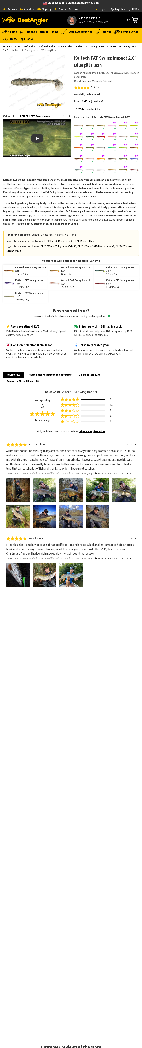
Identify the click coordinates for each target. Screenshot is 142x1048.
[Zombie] (134, 170)
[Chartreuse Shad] (79, 136)
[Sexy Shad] (79, 170)
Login (102, 9)
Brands (106, 32)
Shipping (47, 9)
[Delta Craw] (101, 136)
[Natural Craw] (90, 159)
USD (134, 9)
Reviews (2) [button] (13, 375)
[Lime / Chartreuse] (123, 148)
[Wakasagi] (112, 170)
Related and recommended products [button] (50, 375)
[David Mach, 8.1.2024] (18, 575)
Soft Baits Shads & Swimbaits (55, 46)
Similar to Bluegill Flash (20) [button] (23, 381)
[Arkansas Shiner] (79, 125)
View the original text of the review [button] (113, 473)
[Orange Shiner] (101, 159)
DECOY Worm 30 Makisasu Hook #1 (95, 246)
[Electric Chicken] (112, 136)
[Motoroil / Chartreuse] (134, 148)
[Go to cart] (136, 20)
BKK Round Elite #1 (85, 241)
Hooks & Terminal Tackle (42, 32)
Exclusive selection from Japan (31, 345)
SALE (30, 39)
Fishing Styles (130, 32)
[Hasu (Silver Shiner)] (101, 148)
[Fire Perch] (134, 136)
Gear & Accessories (80, 32)
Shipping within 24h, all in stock (100, 327)
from (73, 3)
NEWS (13, 39)
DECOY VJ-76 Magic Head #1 (59, 241)
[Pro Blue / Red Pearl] (112, 159)
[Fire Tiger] (79, 148)
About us (29, 9)
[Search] (128, 20)
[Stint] (101, 170)
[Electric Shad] (123, 136)
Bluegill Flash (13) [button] (89, 375)
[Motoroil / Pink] (79, 159)
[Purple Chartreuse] (123, 159)
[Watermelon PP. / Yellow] (123, 170)
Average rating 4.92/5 (25, 327)
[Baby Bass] (101, 125)
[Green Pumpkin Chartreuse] (90, 148)
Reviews (12, 9)
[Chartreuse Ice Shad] (123, 125)
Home (6, 46)
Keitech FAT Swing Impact (91, 46)
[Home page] (26, 20)
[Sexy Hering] (134, 159)
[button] (63, 116)
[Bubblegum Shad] (112, 125)
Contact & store (68, 9)
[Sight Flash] (90, 170)
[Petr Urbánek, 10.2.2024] (18, 490)
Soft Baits (29, 46)
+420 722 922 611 (90, 18)
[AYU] (90, 125)
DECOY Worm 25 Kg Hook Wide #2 (58, 246)
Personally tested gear (94, 345)
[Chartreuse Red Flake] (134, 125)
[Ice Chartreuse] (112, 148)
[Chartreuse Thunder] (90, 136)
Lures (13, 32)
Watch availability (89, 109)
